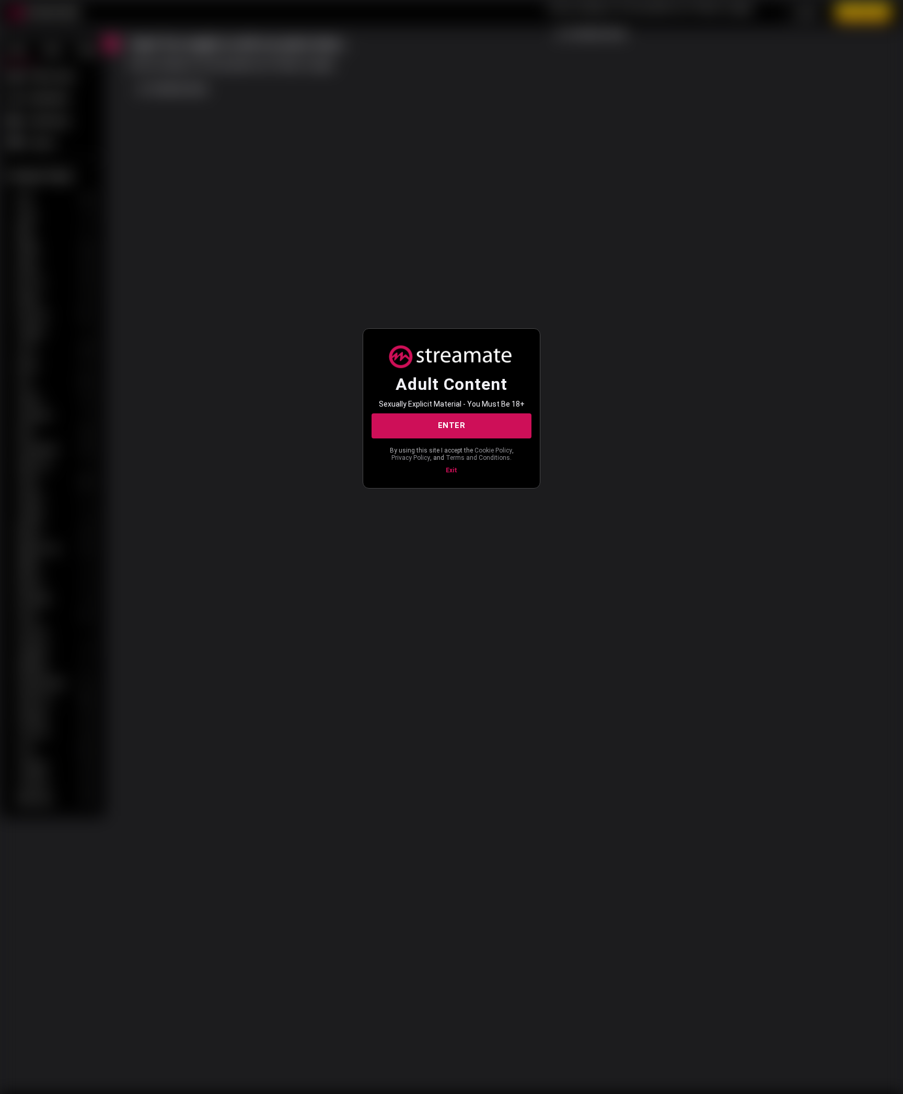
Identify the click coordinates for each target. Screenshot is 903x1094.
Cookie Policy (493, 450)
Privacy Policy (410, 457)
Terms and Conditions (478, 457)
